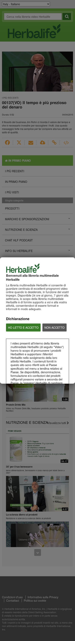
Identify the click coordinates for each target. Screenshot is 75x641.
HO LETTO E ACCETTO (23, 327)
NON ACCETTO (54, 327)
